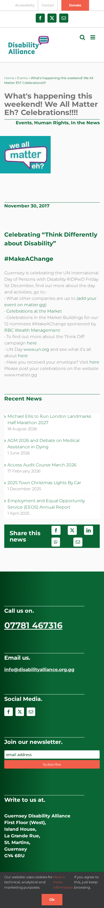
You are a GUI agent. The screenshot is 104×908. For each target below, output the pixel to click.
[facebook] (8, 711)
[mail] (31, 711)
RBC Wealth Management (32, 330)
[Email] (78, 542)
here (32, 343)
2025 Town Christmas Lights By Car (44, 482)
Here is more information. (63, 882)
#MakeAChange (28, 258)
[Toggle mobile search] (82, 37)
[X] (72, 530)
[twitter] (19, 711)
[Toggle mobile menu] (93, 37)
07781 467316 (33, 625)
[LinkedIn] (88, 530)
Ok (52, 899)
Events (22, 78)
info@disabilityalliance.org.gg (39, 669)
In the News (85, 122)
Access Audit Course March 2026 (42, 464)
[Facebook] (56, 530)
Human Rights (51, 122)
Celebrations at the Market (34, 311)
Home (9, 78)
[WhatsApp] (55, 542)
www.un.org (36, 349)
